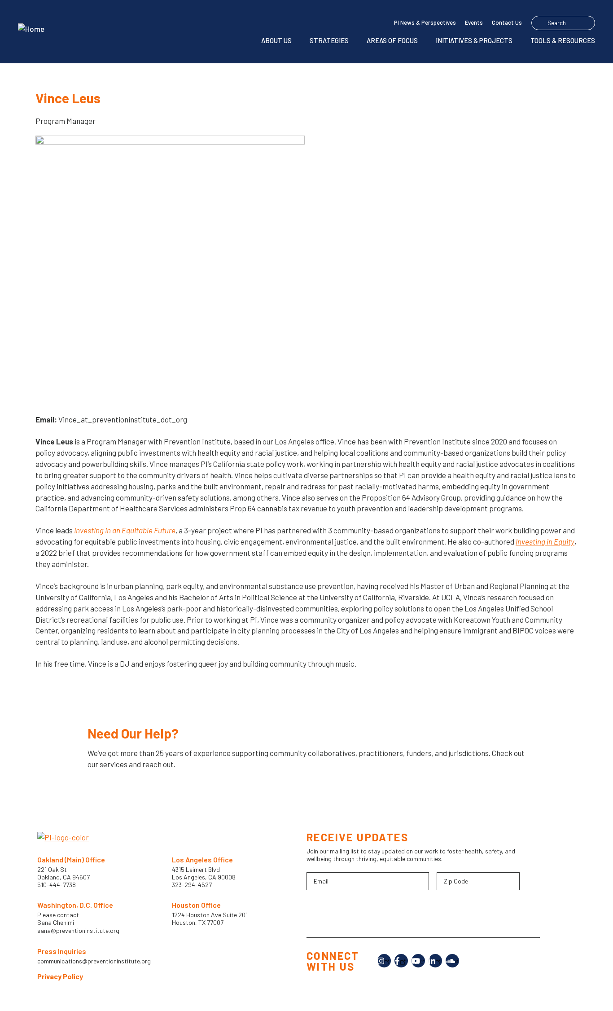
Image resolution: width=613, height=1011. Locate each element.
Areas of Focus (392, 40)
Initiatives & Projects (474, 40)
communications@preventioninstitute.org (94, 961)
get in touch (120, 792)
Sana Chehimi (55, 922)
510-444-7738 (57, 884)
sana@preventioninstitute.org (78, 930)
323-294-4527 (192, 884)
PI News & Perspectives (425, 22)
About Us (276, 40)
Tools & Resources (562, 40)
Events (474, 22)
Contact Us (507, 22)
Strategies (329, 40)
